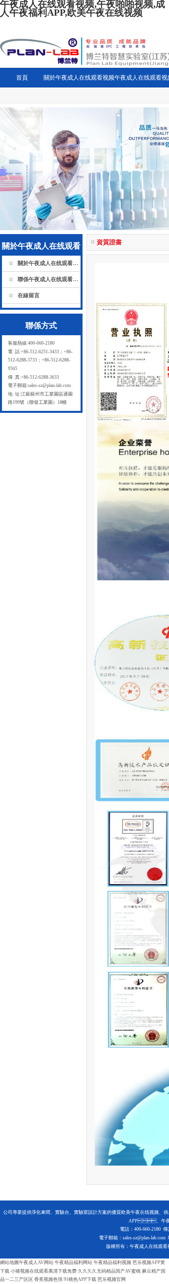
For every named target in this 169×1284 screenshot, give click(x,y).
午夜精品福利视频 (112, 1262)
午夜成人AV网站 (36, 1262)
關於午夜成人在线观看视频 (79, 77)
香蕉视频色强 (48, 1279)
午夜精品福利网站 (73, 1262)
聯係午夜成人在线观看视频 (49, 279)
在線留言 (29, 295)
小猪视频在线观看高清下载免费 (44, 1271)
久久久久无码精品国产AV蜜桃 (109, 1271)
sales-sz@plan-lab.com (144, 1237)
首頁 (22, 77)
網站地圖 (9, 1262)
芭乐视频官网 (111, 1279)
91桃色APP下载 (80, 1279)
